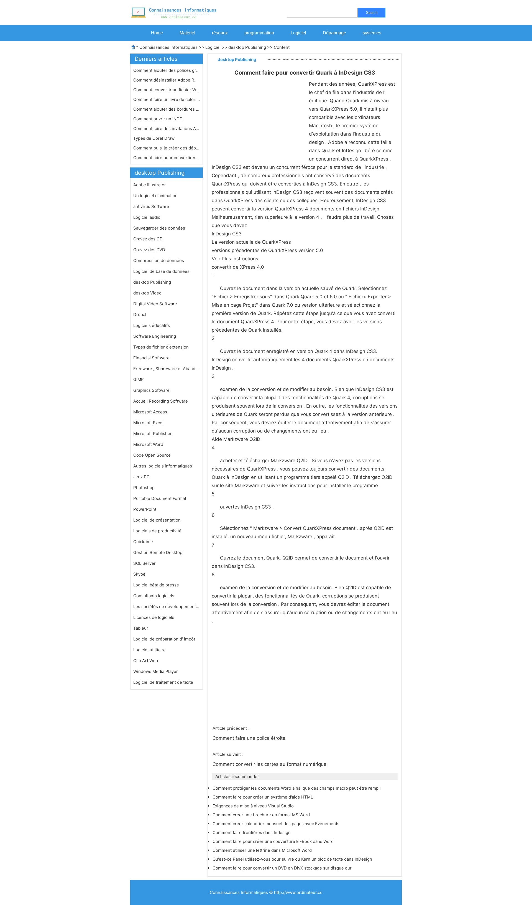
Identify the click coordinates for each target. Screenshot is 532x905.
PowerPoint (144, 509)
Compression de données (158, 260)
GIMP (138, 379)
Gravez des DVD (149, 249)
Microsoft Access (150, 412)
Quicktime (143, 541)
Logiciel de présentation (157, 520)
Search (371, 13)
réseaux (220, 32)
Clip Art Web (145, 660)
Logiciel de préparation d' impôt (164, 639)
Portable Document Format (159, 498)
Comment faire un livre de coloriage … (166, 99)
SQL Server (144, 563)
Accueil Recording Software (160, 401)
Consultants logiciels (153, 595)
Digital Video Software (155, 303)
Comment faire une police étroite (250, 738)
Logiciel (298, 32)
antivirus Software (151, 206)
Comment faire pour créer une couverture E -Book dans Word (274, 841)
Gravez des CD (148, 238)
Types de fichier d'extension (161, 347)
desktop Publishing (247, 47)
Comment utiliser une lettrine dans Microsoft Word (263, 850)
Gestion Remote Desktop (157, 552)
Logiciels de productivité (157, 530)
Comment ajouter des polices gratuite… (166, 70)
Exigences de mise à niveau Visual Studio (254, 806)
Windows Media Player (155, 671)
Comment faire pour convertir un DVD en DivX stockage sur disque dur (283, 868)
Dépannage (334, 32)
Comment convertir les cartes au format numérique (270, 764)
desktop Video (147, 293)
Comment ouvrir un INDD (158, 118)
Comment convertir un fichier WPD (166, 89)
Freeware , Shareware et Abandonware (166, 368)
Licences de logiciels (153, 617)
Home (157, 32)
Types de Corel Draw (154, 138)
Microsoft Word (148, 444)
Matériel (187, 32)
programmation (259, 32)
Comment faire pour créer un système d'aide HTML (263, 797)
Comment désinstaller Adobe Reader (166, 80)
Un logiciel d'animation (155, 195)
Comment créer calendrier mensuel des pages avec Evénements (277, 823)
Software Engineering (154, 336)
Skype (139, 574)
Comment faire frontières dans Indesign (252, 832)
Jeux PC (141, 476)
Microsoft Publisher (152, 433)
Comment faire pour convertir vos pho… (166, 157)
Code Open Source (152, 455)
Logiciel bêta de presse (156, 585)
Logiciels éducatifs (151, 325)
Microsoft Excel (148, 422)
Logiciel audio (146, 217)
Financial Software (151, 357)
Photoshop (144, 487)
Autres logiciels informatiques (162, 466)
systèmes (372, 32)
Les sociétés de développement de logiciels (166, 606)
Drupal (139, 314)
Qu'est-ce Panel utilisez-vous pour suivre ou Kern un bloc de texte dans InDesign (293, 859)
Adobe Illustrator (149, 184)
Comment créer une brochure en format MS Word (262, 814)
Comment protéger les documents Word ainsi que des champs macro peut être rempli (297, 788)
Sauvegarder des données (159, 228)
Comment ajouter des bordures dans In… (166, 109)
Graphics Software (151, 390)
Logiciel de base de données (161, 271)
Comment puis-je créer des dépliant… (166, 148)
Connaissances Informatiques (168, 47)
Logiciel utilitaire (149, 649)
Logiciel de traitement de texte (163, 682)
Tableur (140, 628)
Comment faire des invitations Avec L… (166, 128)
